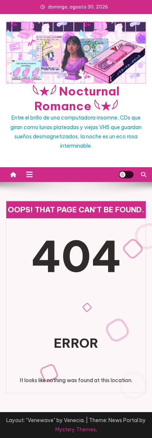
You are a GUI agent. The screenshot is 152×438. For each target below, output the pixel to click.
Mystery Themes (75, 429)
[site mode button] (126, 174)
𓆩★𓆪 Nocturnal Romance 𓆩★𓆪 (76, 98)
